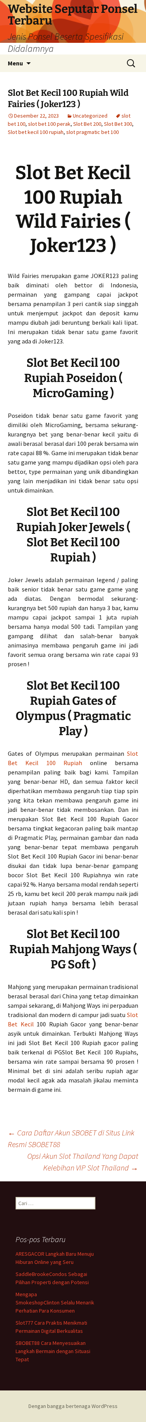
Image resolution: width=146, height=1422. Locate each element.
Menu (15, 63)
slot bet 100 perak (49, 123)
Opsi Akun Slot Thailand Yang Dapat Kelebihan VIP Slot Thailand (82, 1161)
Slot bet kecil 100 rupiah (35, 132)
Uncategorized (90, 115)
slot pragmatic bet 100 (92, 132)
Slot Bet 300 (118, 123)
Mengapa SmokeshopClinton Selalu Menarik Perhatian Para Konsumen (55, 1302)
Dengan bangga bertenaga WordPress (73, 1406)
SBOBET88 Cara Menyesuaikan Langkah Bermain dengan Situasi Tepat (53, 1351)
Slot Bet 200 (87, 123)
